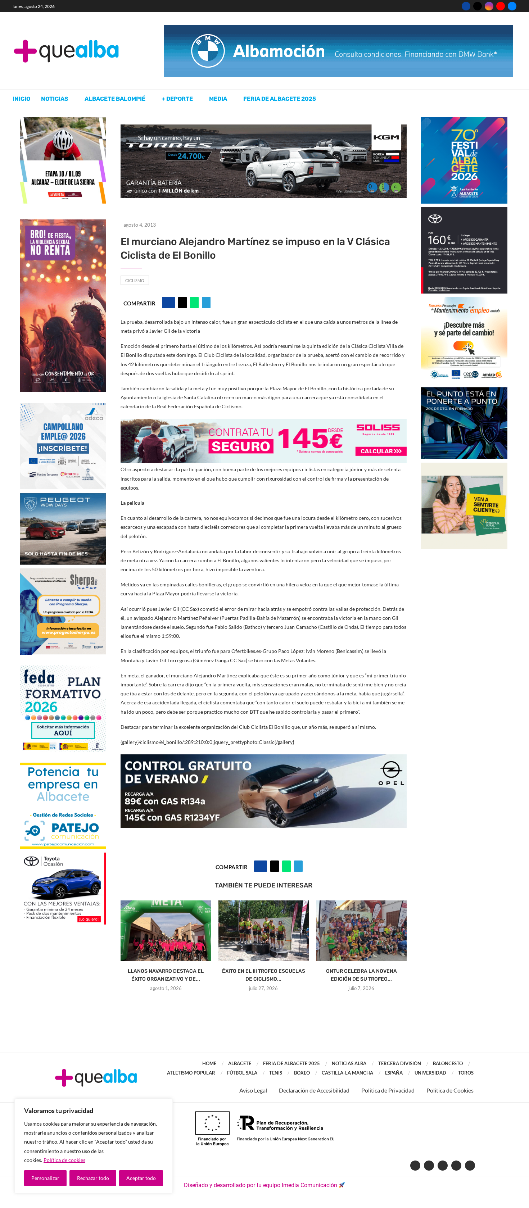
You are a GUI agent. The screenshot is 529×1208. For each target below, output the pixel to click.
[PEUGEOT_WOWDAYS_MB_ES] (63, 496)
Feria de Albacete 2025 (279, 98)
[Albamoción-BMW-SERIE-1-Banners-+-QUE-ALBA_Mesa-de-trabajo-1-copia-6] (338, 28)
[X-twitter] (429, 1166)
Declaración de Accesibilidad (314, 1090)
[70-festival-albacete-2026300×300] (464, 120)
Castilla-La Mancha (347, 1073)
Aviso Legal (253, 1090)
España (394, 1073)
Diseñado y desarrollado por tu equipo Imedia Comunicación (260, 1185)
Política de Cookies (450, 1090)
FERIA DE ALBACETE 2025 (291, 1063)
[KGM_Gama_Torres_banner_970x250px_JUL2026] (264, 127)
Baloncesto (448, 1063)
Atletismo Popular (191, 1073)
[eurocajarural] (464, 466)
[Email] (512, 6)
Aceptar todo (141, 1178)
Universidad (430, 1073)
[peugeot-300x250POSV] (464, 390)
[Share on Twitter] (182, 302)
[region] (93, 1146)
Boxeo (302, 1073)
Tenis (275, 1073)
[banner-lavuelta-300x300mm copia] (63, 120)
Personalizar (45, 1178)
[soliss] (264, 423)
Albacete (239, 1063)
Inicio (21, 98)
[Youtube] (500, 6)
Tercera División (399, 1063)
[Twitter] (477, 6)
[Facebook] (466, 6)
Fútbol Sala (242, 1073)
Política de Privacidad (388, 1090)
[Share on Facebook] (168, 302)
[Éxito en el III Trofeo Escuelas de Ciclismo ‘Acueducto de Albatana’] (263, 930)
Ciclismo (134, 280)
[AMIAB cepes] (464, 300)
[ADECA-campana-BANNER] (63, 406)
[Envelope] (470, 1166)
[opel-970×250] (264, 759)
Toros (466, 1073)
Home (209, 1063)
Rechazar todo (93, 1178)
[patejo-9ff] (63, 766)
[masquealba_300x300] (63, 571)
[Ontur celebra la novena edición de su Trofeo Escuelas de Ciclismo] (361, 930)
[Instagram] (489, 6)
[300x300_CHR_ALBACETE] (464, 210)
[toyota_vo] (63, 857)
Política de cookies (64, 1160)
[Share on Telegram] (206, 302)
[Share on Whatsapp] (194, 302)
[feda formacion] (63, 669)
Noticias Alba (349, 1063)
